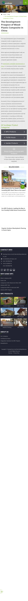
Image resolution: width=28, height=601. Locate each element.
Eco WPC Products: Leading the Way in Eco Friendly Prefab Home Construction (14, 209)
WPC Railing (20, 327)
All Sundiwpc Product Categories (9, 126)
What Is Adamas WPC (6, 278)
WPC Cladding (7, 316)
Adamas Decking (7, 327)
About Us (4, 332)
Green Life (3, 280)
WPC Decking (20, 306)
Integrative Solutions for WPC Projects (10, 341)
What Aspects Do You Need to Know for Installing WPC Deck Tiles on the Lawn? (14, 189)
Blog (9, 14)
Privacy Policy (16, 353)
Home (4, 14)
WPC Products (11, 132)
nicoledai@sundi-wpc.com (10, 259)
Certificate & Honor (5, 338)
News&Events (4, 343)
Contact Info (6, 250)
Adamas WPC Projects (6, 290)
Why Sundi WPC (7, 274)
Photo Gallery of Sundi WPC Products (14, 152)
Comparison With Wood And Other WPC (11, 283)
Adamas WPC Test (5, 285)
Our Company (4, 336)
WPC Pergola (20, 316)
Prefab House (10, 137)
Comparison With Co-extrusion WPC (10, 287)
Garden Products (12, 143)
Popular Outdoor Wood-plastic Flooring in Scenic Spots (14, 229)
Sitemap (10, 353)
